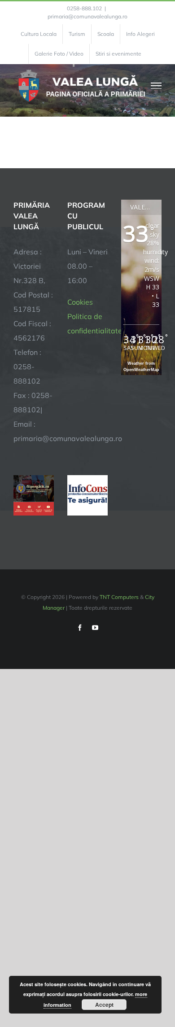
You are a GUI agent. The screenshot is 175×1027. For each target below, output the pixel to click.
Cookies (80, 301)
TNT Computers (119, 597)
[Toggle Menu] (156, 86)
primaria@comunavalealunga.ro (87, 16)
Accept (104, 1005)
